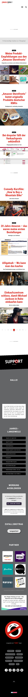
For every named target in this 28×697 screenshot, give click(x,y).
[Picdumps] (7, 582)
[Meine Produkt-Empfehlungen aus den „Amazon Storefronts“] (14, 74)
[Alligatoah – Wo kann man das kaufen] (14, 278)
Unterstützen (10, 654)
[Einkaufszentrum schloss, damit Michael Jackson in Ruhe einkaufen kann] (14, 315)
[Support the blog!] (14, 362)
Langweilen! (14, 531)
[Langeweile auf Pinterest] (22, 670)
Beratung (9, 660)
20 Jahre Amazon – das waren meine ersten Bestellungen (14, 229)
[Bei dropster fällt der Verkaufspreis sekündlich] (14, 155)
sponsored (19, 657)
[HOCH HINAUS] (14, 681)
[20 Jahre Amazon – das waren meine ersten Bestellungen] (14, 247)
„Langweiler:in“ (12, 498)
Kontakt (19, 654)
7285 (16, 643)
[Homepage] (11, 2)
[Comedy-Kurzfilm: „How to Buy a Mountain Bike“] (14, 208)
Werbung (14, 50)
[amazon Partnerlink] (7, 556)
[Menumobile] (22, 7)
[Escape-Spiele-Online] (20, 582)
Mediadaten (9, 657)
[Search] (26, 7)
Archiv (18, 650)
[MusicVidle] (7, 569)
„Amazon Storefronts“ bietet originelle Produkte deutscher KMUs (14, 98)
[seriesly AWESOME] (20, 556)
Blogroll (11, 650)
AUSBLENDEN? (15, 341)
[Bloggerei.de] (14, 692)
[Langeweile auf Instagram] (14, 670)
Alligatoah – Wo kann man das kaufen (14, 264)
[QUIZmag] (20, 569)
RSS (18, 664)
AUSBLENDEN (16, 29)
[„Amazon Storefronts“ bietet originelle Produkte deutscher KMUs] (14, 117)
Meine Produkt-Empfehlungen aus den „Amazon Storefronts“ (14, 56)
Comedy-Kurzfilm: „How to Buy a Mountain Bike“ (14, 192)
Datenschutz (18, 660)
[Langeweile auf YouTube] (18, 670)
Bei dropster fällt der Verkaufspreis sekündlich (14, 138)
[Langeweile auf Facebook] (6, 670)
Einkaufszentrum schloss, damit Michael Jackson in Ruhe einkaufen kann (14, 297)
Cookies (11, 664)
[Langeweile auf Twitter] (10, 670)
